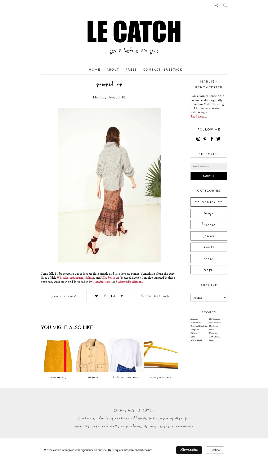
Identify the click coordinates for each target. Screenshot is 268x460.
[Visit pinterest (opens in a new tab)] (121, 296)
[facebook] (212, 139)
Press (131, 69)
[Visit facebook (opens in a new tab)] (105, 296)
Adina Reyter (197, 340)
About (113, 69)
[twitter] (219, 139)
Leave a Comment (63, 296)
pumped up (109, 84)
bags (209, 213)
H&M (211, 329)
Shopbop (195, 329)
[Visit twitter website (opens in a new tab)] (96, 296)
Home (94, 69)
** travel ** (209, 201)
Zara (193, 336)
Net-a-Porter (215, 322)
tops (209, 269)
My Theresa (214, 319)
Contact (152, 69)
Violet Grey (196, 322)
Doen (211, 340)
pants (209, 247)
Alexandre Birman (130, 281)
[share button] (225, 5)
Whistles (62, 277)
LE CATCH (134, 31)
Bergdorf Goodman (199, 326)
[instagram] (199, 139)
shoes (209, 258)
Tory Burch (214, 336)
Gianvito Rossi (102, 281)
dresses (209, 224)
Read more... (199, 116)
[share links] (217, 5)
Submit (209, 176)
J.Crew (194, 333)
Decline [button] (215, 450)
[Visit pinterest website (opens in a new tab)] (50, 117)
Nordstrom (214, 326)
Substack (173, 69)
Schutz (89, 277)
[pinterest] (205, 139)
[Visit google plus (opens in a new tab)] (113, 296)
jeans (209, 235)
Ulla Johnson (110, 277)
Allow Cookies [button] (189, 449)
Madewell (213, 333)
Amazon (194, 319)
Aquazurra (77, 277)
